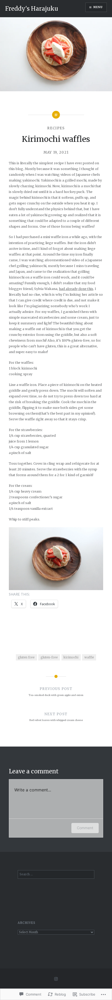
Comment (85, 828)
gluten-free (49, 657)
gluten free (26, 657)
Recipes (56, 128)
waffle (89, 657)
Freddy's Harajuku (31, 8)
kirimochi (71, 657)
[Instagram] (56, 978)
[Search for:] (56, 874)
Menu (98, 7)
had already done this (76, 289)
